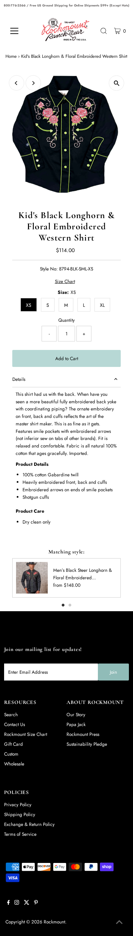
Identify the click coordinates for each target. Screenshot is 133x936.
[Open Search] (104, 31)
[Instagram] (17, 903)
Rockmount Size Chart (25, 734)
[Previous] (16, 83)
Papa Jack (76, 724)
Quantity (66, 320)
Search (11, 714)
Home (11, 56)
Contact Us (14, 724)
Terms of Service (20, 834)
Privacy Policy (17, 804)
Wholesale (14, 763)
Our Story (75, 714)
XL (102, 305)
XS (28, 305)
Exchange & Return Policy (29, 824)
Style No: (49, 268)
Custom (11, 753)
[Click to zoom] (116, 83)
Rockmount (54, 921)
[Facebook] (8, 903)
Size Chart (65, 281)
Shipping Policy (19, 814)
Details (18, 379)
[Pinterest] (36, 903)
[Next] (33, 83)
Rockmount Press (82, 734)
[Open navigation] (19, 30)
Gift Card (13, 744)
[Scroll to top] (119, 922)
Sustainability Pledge (86, 744)
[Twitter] (26, 903)
